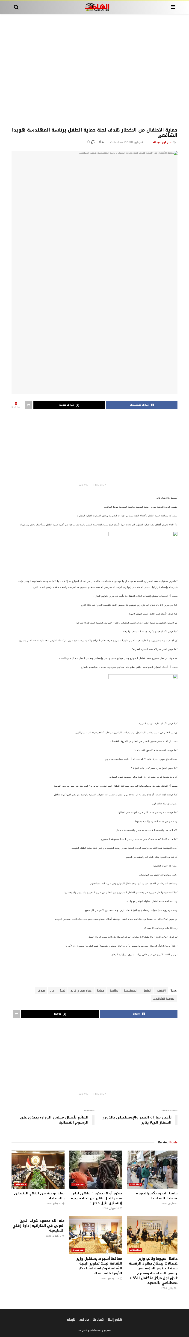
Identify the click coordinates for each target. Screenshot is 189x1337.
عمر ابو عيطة (162, 142)
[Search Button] (16, 7)
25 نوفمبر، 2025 (110, 1278)
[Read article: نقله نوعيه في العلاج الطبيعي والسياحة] (38, 1169)
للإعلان (70, 1319)
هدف (41, 990)
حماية (100, 990)
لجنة (62, 990)
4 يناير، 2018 (134, 142)
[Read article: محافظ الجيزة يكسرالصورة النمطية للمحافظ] (153, 1169)
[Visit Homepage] (94, 7)
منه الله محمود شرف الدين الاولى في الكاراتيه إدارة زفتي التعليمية (38, 1225)
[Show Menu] (173, 7)
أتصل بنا (98, 1319)
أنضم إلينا (115, 1319)
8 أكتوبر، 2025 (54, 1236)
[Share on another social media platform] (28, 405)
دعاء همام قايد (81, 990)
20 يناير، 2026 (169, 1288)
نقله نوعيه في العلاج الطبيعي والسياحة (39, 1195)
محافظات (116, 142)
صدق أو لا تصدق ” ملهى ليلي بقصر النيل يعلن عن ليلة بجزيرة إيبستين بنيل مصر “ (96, 1198)
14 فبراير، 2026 (111, 1208)
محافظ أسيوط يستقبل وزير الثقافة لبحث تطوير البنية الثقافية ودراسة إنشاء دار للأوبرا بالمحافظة (99, 1265)
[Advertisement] (94, 70)
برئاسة (113, 990)
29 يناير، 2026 (54, 1203)
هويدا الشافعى (163, 998)
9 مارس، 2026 (169, 1203)
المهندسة (130, 990)
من (52, 990)
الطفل (147, 990)
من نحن (84, 1319)
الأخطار (161, 990)
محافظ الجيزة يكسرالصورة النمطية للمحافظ (158, 1195)
